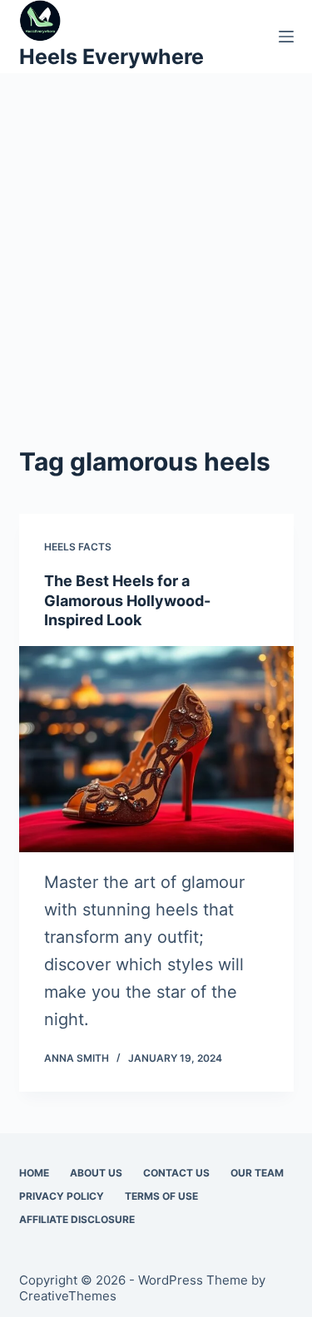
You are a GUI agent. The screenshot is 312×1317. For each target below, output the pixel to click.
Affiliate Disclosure (77, 1219)
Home (34, 1173)
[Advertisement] (156, 279)
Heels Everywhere (111, 56)
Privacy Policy (61, 1196)
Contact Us (176, 1173)
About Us (96, 1173)
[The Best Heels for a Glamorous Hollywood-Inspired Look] (156, 749)
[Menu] (286, 36)
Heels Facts (77, 546)
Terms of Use (161, 1196)
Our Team (257, 1173)
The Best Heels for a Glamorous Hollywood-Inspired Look (127, 600)
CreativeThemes (67, 1296)
